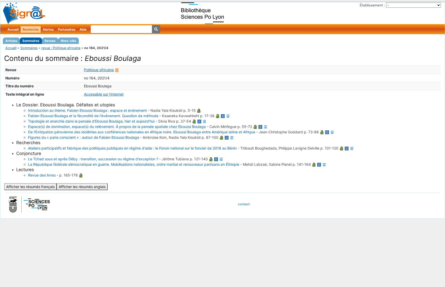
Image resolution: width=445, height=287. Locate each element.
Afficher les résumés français (30, 186)
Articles (11, 41)
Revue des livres (42, 175)
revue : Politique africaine (60, 48)
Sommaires (30, 41)
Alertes (48, 29)
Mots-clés (68, 41)
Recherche (31, 29)
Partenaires (66, 29)
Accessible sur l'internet (104, 94)
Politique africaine (99, 70)
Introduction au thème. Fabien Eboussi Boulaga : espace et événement (87, 110)
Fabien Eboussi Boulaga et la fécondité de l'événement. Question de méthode (93, 116)
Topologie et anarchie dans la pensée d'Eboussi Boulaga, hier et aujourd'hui (91, 121)
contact (244, 204)
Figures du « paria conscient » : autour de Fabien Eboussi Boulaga (83, 137)
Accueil (13, 29)
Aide (83, 29)
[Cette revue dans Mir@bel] (117, 70)
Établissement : (372, 5)
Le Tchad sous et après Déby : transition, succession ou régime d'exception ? (93, 159)
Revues (50, 41)
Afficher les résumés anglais (82, 186)
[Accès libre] (199, 110)
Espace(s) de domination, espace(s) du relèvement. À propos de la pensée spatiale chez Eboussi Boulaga (117, 126)
